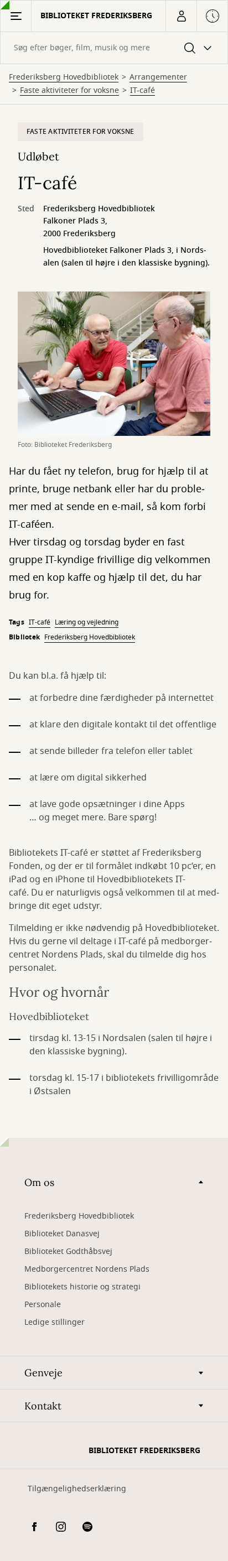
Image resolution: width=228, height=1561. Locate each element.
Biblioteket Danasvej (62, 1234)
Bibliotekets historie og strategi (82, 1287)
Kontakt (42, 1405)
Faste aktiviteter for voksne (69, 90)
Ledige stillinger (54, 1322)
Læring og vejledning (86, 622)
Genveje (43, 1372)
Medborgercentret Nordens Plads (86, 1269)
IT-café (142, 90)
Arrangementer (158, 77)
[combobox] (114, 48)
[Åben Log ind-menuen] (180, 16)
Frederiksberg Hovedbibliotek (63, 77)
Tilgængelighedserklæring (77, 1489)
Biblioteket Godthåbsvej (68, 1251)
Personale (42, 1304)
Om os (39, 1182)
